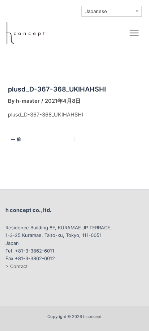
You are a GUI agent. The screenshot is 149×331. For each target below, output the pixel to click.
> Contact (16, 266)
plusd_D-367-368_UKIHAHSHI (45, 114)
